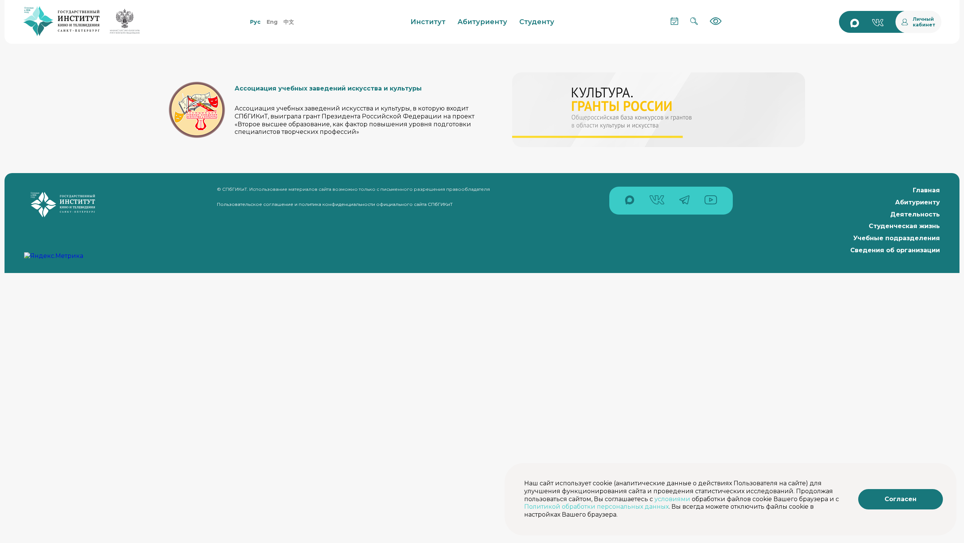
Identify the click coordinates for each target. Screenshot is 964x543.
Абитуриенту (917, 202)
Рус (255, 21)
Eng (272, 21)
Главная (926, 190)
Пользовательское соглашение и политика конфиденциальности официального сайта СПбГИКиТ (335, 204)
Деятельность (915, 214)
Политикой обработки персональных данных (596, 506)
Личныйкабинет (924, 22)
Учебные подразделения (896, 238)
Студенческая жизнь (904, 226)
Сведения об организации (895, 250)
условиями (672, 499)
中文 (289, 21)
